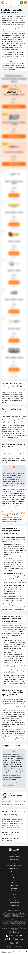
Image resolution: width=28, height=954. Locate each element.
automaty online (6, 67)
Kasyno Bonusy (12, 5)
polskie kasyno (21, 30)
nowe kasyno (8, 392)
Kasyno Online (4, 5)
